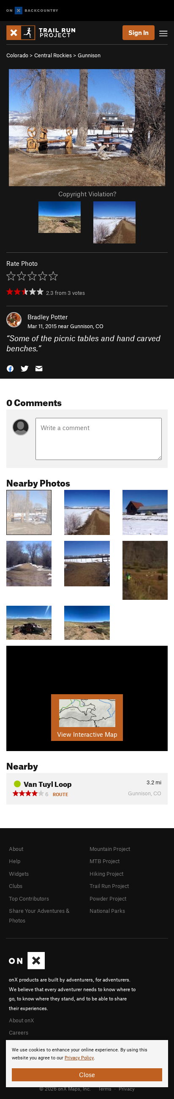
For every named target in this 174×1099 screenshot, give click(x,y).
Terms (104, 1088)
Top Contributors (29, 898)
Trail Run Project (109, 885)
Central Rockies (53, 55)
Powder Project (108, 898)
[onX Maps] (27, 967)
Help (14, 861)
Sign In (138, 32)
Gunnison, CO (86, 326)
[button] (10, 368)
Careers (18, 1032)
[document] (87, 1063)
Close (87, 1074)
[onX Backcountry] (32, 10)
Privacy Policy (79, 1058)
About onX (21, 1020)
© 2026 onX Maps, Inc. (65, 1088)
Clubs (15, 885)
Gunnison (89, 55)
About (16, 848)
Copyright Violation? (87, 194)
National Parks (107, 910)
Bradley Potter (47, 317)
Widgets (19, 873)
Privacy (127, 1088)
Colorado (17, 55)
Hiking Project (106, 873)
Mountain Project (110, 848)
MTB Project (105, 861)
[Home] (45, 32)
